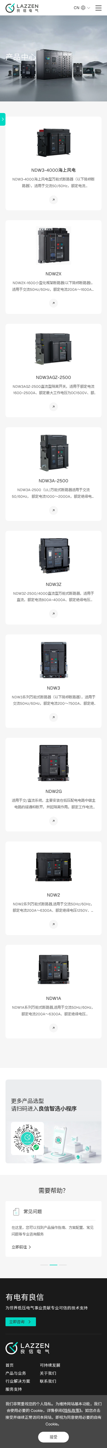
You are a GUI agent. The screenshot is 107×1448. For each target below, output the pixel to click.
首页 (9, 1365)
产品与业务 (15, 1373)
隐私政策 (71, 1410)
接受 (53, 1437)
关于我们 (48, 1373)
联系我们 (48, 1381)
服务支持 (13, 1389)
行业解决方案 (17, 1381)
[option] (53, 1229)
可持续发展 (50, 1365)
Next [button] (102, 1234)
